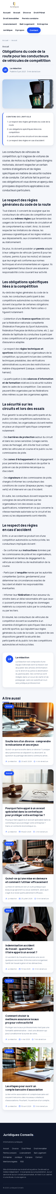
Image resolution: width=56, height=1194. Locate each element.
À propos (19, 30)
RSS (22, 1161)
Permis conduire (30, 18)
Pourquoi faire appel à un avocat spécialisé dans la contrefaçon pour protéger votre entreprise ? (25, 812)
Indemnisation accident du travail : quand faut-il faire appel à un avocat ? (21, 949)
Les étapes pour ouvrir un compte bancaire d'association (24, 1087)
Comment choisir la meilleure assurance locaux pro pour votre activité (22, 1019)
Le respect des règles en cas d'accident (26, 140)
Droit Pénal (39, 12)
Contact (34, 30)
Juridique (8, 30)
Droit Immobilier (11, 18)
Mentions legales (10, 1161)
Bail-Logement (27, 24)
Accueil (6, 12)
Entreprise (42, 24)
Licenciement (10, 24)
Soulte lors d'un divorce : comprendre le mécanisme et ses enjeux (28, 743)
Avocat (16, 12)
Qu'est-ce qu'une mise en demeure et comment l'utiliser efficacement (26, 880)
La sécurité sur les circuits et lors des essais (28, 136)
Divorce (27, 12)
